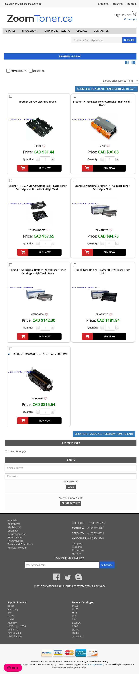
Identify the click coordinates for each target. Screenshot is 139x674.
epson (11, 605)
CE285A (76, 622)
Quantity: (28, 159)
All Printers (14, 523)
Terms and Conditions (20, 544)
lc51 (74, 616)
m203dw (12, 622)
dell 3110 (13, 629)
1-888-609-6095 (96, 523)
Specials (82, 30)
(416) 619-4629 (95, 533)
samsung (13, 609)
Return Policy (15, 537)
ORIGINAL (38, 71)
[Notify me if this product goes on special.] (43, 145)
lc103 (75, 626)
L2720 (11, 616)
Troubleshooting (17, 534)
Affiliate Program (17, 547)
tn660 (75, 605)
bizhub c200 (15, 636)
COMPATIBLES (18, 71)
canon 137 (78, 636)
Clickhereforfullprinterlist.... (21, 119)
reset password (71, 481)
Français (131, 3)
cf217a (76, 629)
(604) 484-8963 (95, 538)
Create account (71, 503)
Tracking (118, 3)
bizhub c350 (15, 633)
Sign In (119, 15)
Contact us (101, 30)
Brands (10, 30)
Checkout (13, 530)
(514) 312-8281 (95, 528)
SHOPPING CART (71, 443)
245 (10, 612)
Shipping (103, 3)
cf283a (76, 633)
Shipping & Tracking (57, 30)
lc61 (74, 619)
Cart (128, 15)
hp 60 (75, 609)
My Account (30, 30)
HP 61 (75, 612)
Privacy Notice (16, 540)
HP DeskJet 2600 (17, 626)
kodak (11, 619)
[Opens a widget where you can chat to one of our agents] (12, 668)
